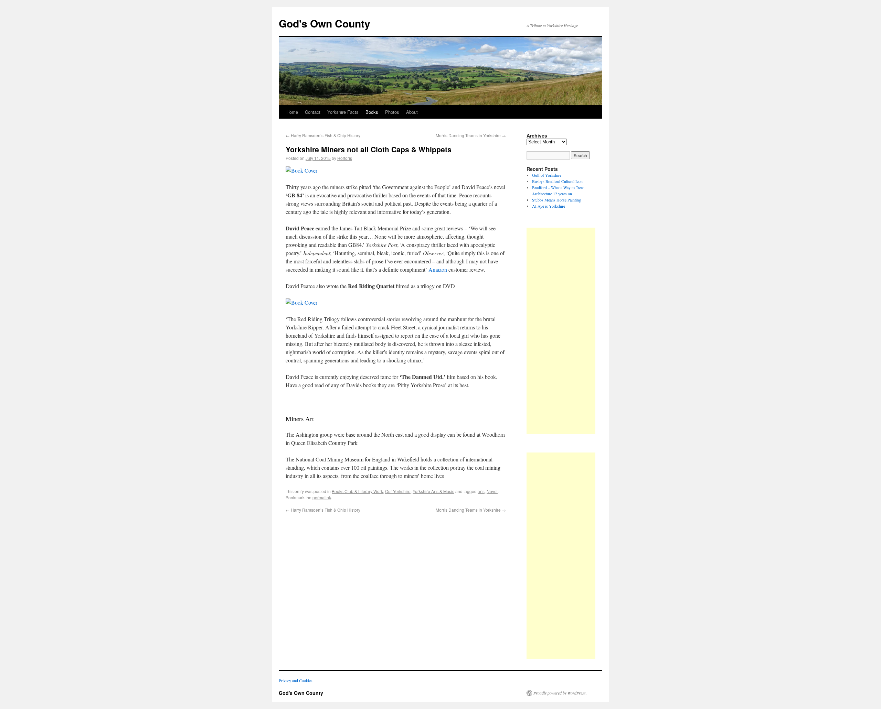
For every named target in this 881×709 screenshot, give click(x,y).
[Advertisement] (561, 331)
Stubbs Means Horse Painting (556, 200)
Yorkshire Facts (343, 112)
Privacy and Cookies (295, 680)
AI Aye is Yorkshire (548, 206)
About (412, 112)
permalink (321, 497)
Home (292, 112)
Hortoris (344, 158)
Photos (392, 112)
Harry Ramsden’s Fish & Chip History (323, 135)
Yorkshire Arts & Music (433, 491)
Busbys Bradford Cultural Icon (557, 181)
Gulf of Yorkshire (546, 175)
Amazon (437, 269)
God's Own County (324, 23)
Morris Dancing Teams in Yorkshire (471, 135)
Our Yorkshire (398, 491)
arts (481, 491)
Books (371, 112)
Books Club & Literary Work (357, 491)
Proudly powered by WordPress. (560, 693)
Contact (312, 112)
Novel (492, 491)
